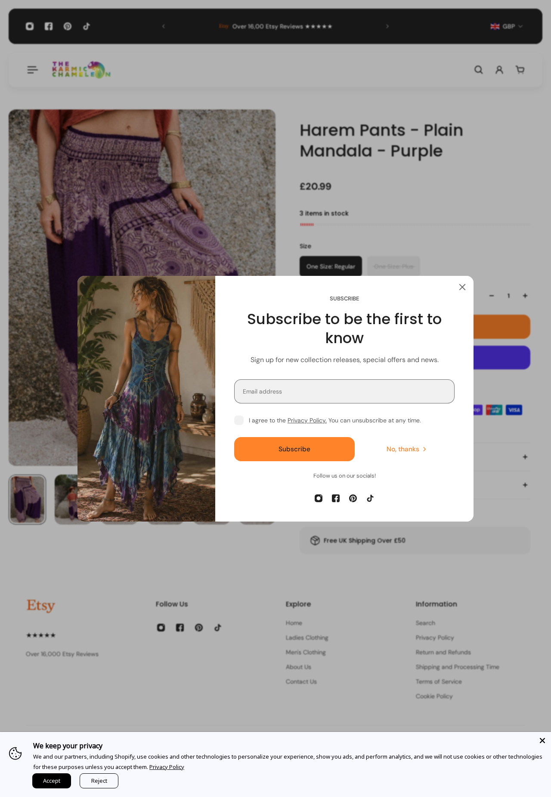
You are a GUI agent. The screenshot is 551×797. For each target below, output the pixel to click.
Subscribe (294, 448)
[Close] (462, 287)
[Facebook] (335, 498)
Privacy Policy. (307, 420)
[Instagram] (318, 498)
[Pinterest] (353, 498)
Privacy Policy (166, 767)
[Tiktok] (370, 498)
